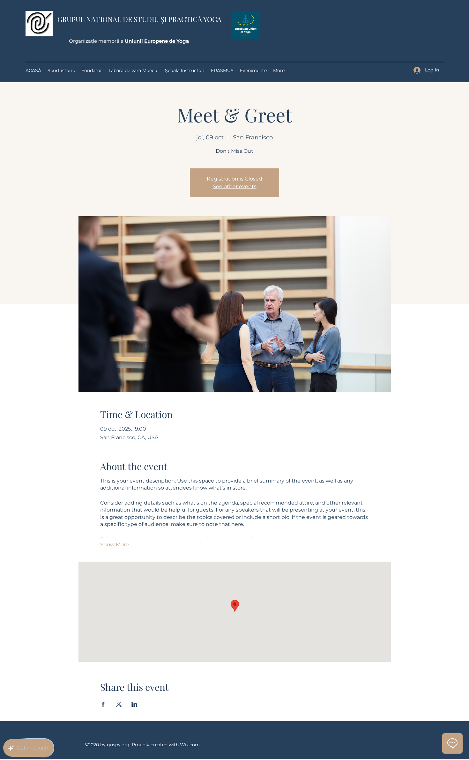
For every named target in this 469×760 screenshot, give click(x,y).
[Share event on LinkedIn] (134, 704)
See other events (235, 186)
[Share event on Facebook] (103, 704)
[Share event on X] (119, 704)
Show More (114, 545)
